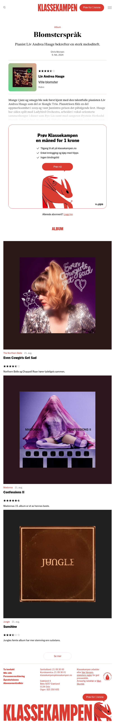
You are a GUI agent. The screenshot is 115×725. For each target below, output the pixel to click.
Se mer (57, 656)
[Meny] (110, 7)
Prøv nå (57, 166)
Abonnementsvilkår (13, 683)
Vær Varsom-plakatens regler (85, 674)
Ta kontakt (8, 669)
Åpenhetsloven (11, 679)
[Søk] (4, 7)
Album (57, 26)
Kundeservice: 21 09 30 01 (53, 672)
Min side (7, 672)
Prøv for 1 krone (91, 7)
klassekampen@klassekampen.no (56, 675)
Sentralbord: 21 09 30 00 (52, 669)
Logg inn (68, 214)
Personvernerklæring (14, 676)
